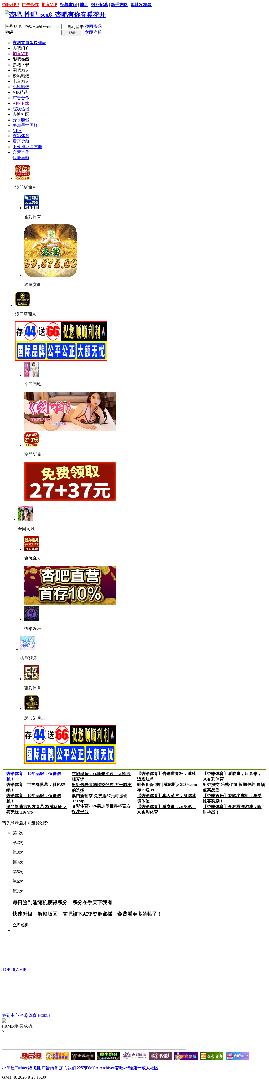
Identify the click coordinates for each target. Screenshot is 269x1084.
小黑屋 (8, 1068)
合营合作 (21, 152)
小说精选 (21, 87)
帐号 (9, 26)
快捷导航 (21, 157)
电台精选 (21, 81)
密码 (9, 32)
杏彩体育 (21, 135)
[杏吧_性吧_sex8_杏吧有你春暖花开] (55, 14)
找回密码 (93, 26)
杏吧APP (10, 4)
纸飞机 (34, 1068)
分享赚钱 (21, 120)
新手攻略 (119, 4)
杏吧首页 (29, 42)
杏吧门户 (21, 48)
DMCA (92, 1068)
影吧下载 (21, 64)
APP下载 (21, 103)
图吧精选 (21, 70)
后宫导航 (21, 141)
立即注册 (93, 32)
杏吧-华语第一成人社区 (136, 1068)
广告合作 (30, 4)
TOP (6, 969)
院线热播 (21, 109)
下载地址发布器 (27, 146)
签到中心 (11, 1015)
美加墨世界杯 (25, 125)
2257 (81, 1068)
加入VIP (49, 4)
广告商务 (50, 1068)
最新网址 (44, 1016)
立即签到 (21, 925)
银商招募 (99, 4)
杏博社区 (21, 114)
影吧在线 (21, 59)
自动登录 (75, 26)
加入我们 (67, 1068)
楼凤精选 (21, 76)
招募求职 (68, 4)
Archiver (107, 1068)
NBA (17, 130)
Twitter (21, 1068)
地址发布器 (141, 4)
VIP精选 (20, 92)
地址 (84, 4)
